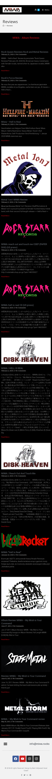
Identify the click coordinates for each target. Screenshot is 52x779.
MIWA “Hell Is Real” (11, 552)
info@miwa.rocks (39, 743)
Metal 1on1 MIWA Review (14, 199)
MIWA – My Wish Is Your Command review (23, 719)
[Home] (3, 25)
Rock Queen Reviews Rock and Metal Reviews (24, 52)
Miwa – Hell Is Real (11, 122)
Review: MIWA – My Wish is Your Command (23, 676)
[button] (5, 744)
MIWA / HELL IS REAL (12, 368)
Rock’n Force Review (12, 78)
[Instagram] (29, 759)
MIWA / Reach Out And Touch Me (18, 473)
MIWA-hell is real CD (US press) (17, 305)
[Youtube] (22, 759)
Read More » (5, 71)
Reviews (10, 25)
